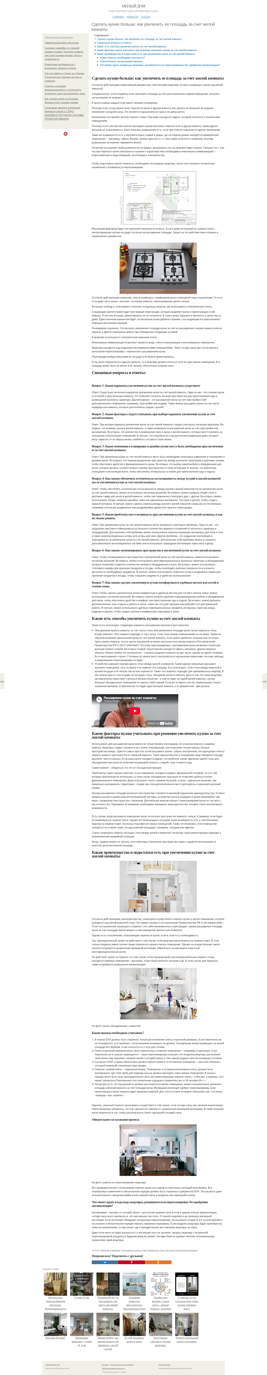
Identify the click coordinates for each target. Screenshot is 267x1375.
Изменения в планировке (110, 1250)
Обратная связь (164, 1365)
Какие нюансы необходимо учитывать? (122, 57)
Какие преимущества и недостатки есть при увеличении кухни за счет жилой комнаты (146, 54)
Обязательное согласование (186, 1250)
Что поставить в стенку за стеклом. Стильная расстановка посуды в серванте (65, 77)
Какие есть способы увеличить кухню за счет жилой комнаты (131, 46)
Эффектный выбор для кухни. (62, 42)
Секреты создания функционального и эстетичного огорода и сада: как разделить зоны (65, 90)
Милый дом (133, 6)
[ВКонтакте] (105, 1262)
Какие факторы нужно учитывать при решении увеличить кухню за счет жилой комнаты (147, 50)
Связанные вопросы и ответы (114, 42)
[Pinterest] (131, 1262)
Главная (118, 16)
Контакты (105, 1365)
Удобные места (153, 1250)
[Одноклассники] (158, 1262)
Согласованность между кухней (133, 1250)
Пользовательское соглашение (122, 1365)
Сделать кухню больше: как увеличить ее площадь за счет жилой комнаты (139, 39)
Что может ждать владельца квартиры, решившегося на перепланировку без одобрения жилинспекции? (160, 65)
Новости (132, 16)
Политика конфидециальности (113, 1368)
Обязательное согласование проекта (121, 61)
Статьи (145, 16)
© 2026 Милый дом (52, 1365)
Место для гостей (167, 1250)
